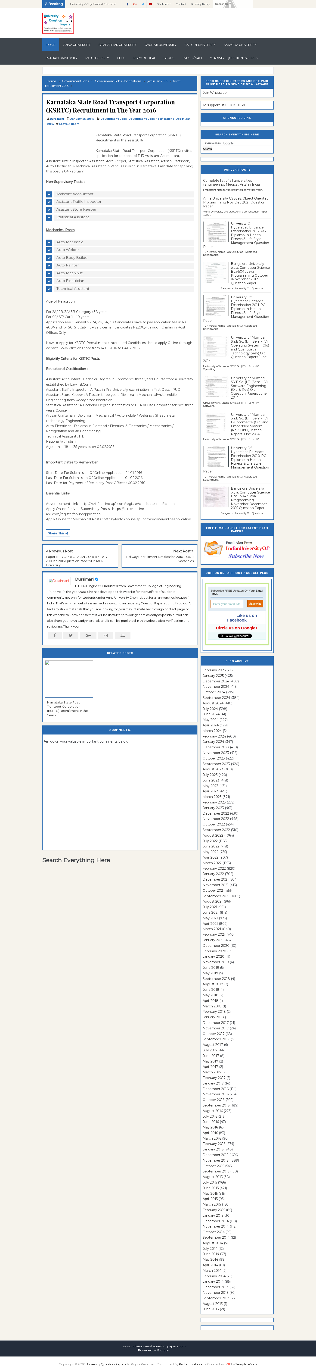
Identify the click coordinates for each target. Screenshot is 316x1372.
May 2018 (210, 995)
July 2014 (210, 1249)
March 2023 (212, 797)
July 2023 (210, 775)
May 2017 (210, 1061)
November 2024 (216, 686)
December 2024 (216, 681)
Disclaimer (164, 4)
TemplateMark (246, 1364)
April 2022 (210, 857)
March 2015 (212, 1204)
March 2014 (212, 1271)
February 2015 (214, 1210)
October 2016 (213, 1100)
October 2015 (213, 1166)
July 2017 (210, 1050)
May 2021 (210, 918)
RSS (215, 594)
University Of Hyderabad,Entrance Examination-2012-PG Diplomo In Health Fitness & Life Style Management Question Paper (236, 235)
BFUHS (169, 58)
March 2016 (212, 1138)
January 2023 (213, 808)
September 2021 (216, 896)
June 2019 (211, 968)
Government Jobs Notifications (151, 118)
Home (51, 45)
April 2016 (210, 1133)
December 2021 (216, 879)
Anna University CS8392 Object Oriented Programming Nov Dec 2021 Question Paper (236, 202)
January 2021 (213, 940)
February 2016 (214, 1144)
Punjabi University (61, 58)
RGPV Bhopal (144, 58)
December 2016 (216, 1089)
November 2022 (216, 819)
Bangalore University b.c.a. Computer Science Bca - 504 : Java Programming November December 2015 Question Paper (250, 498)
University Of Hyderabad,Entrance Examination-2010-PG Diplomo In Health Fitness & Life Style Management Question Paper (236, 459)
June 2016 (211, 1122)
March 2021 (212, 929)
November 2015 (215, 1160)
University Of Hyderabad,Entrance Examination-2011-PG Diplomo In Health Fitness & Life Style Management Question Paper (236, 309)
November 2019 (216, 962)
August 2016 (213, 1111)
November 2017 (216, 1028)
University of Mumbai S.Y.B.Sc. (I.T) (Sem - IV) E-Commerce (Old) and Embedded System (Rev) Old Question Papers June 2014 (249, 424)
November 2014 (216, 1226)
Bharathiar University (118, 45)
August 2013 (213, 1304)
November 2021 (216, 885)
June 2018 (211, 990)
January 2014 (213, 1281)
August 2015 (213, 1177)
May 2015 (210, 1193)
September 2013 (216, 1298)
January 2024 (213, 742)
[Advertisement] (69, 143)
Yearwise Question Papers (233, 58)
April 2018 (210, 1001)
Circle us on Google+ (237, 628)
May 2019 (210, 973)
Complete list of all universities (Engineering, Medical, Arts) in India (231, 182)
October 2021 (213, 890)
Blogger (163, 1350)
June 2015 (211, 1188)
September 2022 (216, 830)
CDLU (121, 58)
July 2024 (210, 709)
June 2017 (211, 1056)
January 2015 (213, 1215)
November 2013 (216, 1293)
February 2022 (214, 868)
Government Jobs (114, 118)
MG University (97, 58)
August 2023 (213, 769)
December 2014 (216, 1221)
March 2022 (212, 863)
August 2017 (213, 1045)
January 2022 (213, 874)
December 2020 (216, 946)
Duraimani (84, 579)
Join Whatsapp (215, 93)
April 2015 (210, 1199)
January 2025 (213, 676)
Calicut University (200, 45)
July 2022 (210, 841)
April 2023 (210, 791)
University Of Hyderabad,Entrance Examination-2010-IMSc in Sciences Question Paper (94, 5)
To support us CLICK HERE (224, 105)
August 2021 (213, 901)
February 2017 (214, 1078)
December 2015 (215, 1155)
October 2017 (214, 1034)
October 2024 (214, 692)
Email (259, 590)
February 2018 (214, 1011)
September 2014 (216, 1237)
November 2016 (216, 1094)
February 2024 (214, 736)
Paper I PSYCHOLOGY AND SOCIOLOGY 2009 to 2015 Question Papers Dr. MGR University (77, 561)
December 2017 (216, 1023)
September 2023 (216, 764)
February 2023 (214, 802)
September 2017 (216, 1039)
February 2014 (214, 1276)
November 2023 (216, 753)
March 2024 (212, 731)
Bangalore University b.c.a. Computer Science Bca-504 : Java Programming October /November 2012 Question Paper (250, 273)
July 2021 (210, 907)
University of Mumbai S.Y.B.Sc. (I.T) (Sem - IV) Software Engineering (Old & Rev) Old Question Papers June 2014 (249, 388)
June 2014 (211, 1254)
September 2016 (216, 1105)
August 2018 (213, 984)
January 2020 (213, 956)
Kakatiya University (240, 45)
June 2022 (211, 846)
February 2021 (214, 934)
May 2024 (211, 720)
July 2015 (210, 1182)
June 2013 (211, 1309)
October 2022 (214, 824)
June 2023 (211, 780)
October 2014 (214, 1232)
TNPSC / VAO (192, 58)
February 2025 (214, 670)
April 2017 (210, 1067)
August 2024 (213, 703)
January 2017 (213, 1083)
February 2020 (214, 951)
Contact (181, 4)
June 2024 (211, 714)
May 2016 (210, 1127)
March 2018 (212, 1006)
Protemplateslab (191, 1364)
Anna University (77, 45)
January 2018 (213, 1017)
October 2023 (214, 758)
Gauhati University (161, 45)
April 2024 (211, 725)
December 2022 (216, 813)
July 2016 (210, 1116)
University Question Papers (106, 1364)
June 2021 (211, 912)
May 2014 (210, 1259)
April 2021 (210, 924)
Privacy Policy (200, 4)
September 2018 (216, 979)
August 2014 (213, 1243)
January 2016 (213, 1149)
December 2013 (216, 1287)
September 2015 (216, 1171)
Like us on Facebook (242, 617)
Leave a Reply (69, 123)
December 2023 (216, 747)
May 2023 (210, 786)
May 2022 (210, 852)
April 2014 (210, 1265)
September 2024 (216, 698)
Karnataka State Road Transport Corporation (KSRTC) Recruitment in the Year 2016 (67, 708)
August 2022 (213, 835)
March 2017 (212, 1072)
